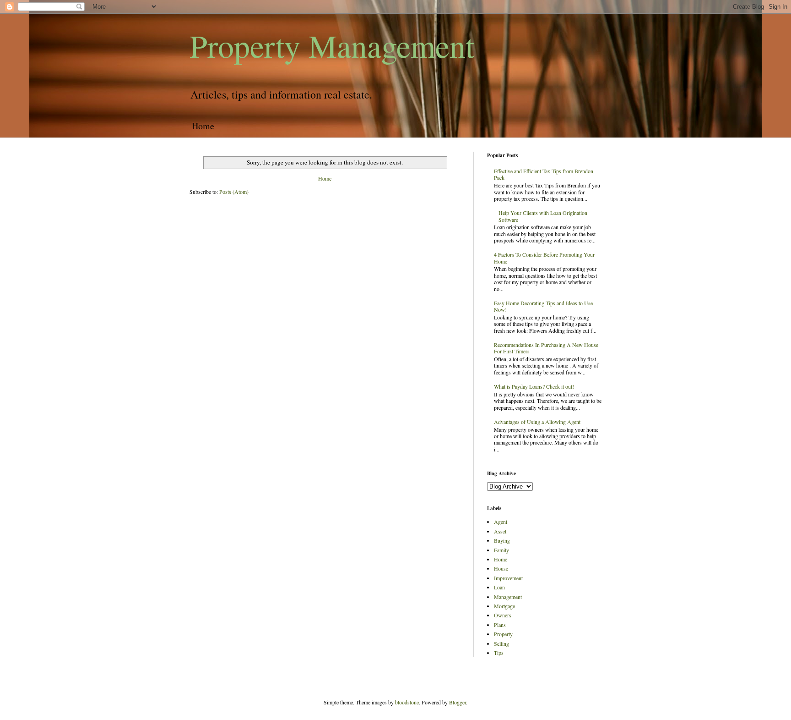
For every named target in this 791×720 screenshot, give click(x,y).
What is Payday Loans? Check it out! (534, 386)
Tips (499, 652)
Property (503, 634)
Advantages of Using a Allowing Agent (537, 421)
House (501, 568)
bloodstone (407, 702)
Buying (502, 540)
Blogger (457, 702)
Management (508, 596)
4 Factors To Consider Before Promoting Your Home (544, 257)
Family (501, 550)
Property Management (332, 45)
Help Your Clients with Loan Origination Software (542, 216)
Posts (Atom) (234, 191)
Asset (500, 531)
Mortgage (504, 606)
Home (203, 126)
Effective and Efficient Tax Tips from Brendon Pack (543, 174)
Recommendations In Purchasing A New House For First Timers (546, 348)
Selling (501, 643)
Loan (499, 587)
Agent (500, 521)
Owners (502, 615)
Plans (500, 624)
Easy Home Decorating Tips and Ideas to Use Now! (543, 306)
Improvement (508, 578)
